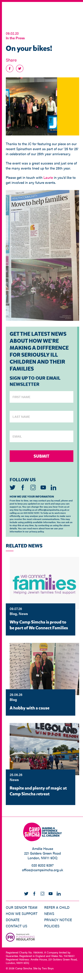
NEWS (49, 913)
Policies (51, 925)
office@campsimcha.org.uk (42, 869)
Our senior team (21, 907)
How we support (21, 913)
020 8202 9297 (42, 865)
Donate (12, 919)
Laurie (48, 177)
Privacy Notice (58, 919)
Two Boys (48, 968)
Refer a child (56, 907)
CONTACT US (16, 925)
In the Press (15, 37)
